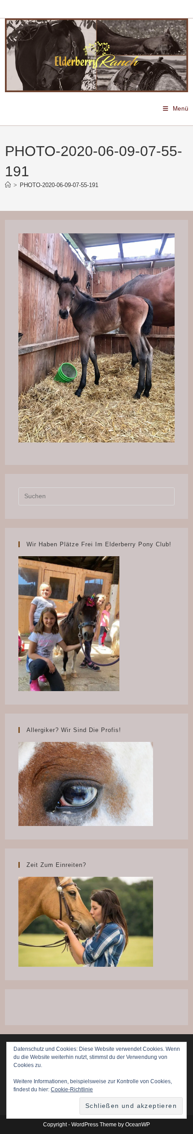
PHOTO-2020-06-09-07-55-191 (59, 185)
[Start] (8, 185)
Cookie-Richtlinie (72, 1089)
